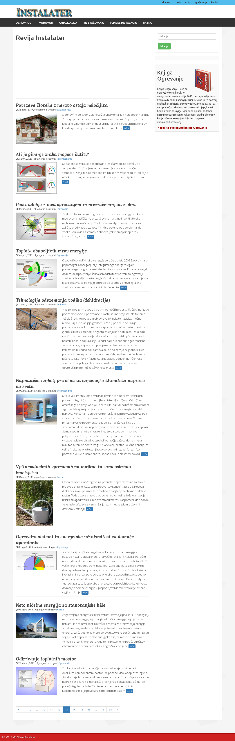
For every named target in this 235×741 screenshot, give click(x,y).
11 (51, 709)
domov (166, 2)
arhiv (187, 2)
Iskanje (164, 46)
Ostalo (60, 609)
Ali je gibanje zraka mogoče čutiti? (52, 154)
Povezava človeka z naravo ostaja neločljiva (62, 105)
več (125, 128)
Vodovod (46, 22)
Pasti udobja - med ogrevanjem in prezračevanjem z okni (76, 204)
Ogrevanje (24, 22)
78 (110, 709)
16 (89, 709)
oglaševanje (200, 2)
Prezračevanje (93, 22)
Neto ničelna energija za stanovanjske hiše (60, 605)
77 (102, 709)
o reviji (177, 2)
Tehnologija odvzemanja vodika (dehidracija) (63, 300)
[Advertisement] (82, 69)
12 (58, 709)
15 (81, 709)
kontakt (215, 2)
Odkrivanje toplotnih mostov (46, 659)
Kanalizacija (68, 22)
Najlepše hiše (64, 109)
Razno (148, 22)
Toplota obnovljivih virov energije (51, 251)
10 (43, 709)
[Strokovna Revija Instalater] (64, 11)
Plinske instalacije (124, 22)
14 (74, 709)
